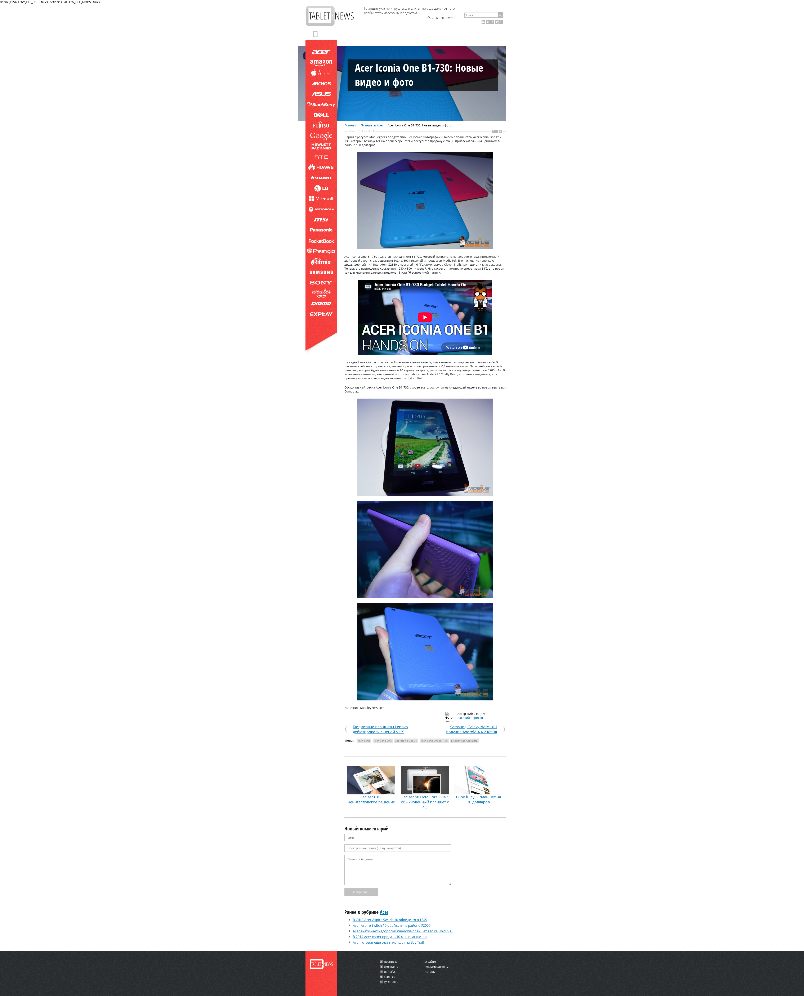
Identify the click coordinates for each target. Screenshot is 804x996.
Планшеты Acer (372, 125)
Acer (384, 911)
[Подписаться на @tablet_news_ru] (497, 22)
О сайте (430, 962)
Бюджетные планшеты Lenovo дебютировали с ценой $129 (380, 729)
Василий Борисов (470, 718)
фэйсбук (390, 971)
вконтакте (391, 966)
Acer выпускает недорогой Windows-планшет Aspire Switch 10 (403, 931)
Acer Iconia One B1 (406, 740)
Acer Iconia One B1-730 (434, 740)
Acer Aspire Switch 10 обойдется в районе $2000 (391, 925)
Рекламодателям (436, 967)
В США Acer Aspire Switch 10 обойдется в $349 (390, 920)
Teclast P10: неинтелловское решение (371, 799)
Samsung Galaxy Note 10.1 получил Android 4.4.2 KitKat (471, 729)
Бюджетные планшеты (464, 740)
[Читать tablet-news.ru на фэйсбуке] (492, 22)
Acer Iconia (364, 740)
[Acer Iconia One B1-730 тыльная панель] (425, 248)
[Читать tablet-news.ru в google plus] (501, 22)
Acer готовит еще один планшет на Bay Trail (388, 942)
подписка (391, 961)
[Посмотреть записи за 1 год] (351, 962)
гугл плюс (391, 982)
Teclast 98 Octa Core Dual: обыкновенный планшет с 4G (425, 801)
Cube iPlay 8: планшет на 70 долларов (478, 799)
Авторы (430, 972)
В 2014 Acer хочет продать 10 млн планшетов (389, 936)
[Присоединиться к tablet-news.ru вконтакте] (488, 22)
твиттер (390, 976)
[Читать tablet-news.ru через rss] (483, 22)
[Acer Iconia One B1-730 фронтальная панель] (425, 495)
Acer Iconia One (383, 740)
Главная (350, 125)
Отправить (361, 892)
